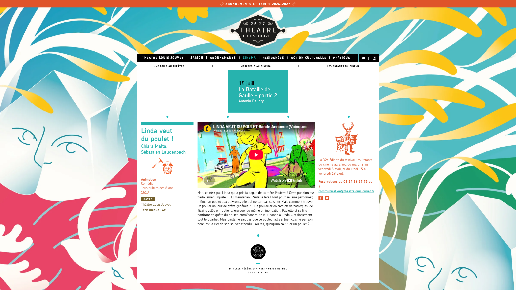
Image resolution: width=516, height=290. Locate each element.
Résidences (273, 58)
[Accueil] (258, 30)
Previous (201, 154)
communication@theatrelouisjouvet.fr (346, 191)
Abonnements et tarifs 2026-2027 (258, 4)
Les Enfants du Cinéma (343, 66)
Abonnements (223, 58)
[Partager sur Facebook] (320, 198)
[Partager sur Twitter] (327, 198)
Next (311, 154)
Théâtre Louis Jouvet (163, 58)
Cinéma (249, 58)
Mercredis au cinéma (256, 66)
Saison (196, 58)
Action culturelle (309, 58)
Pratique (341, 58)
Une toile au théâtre (169, 66)
